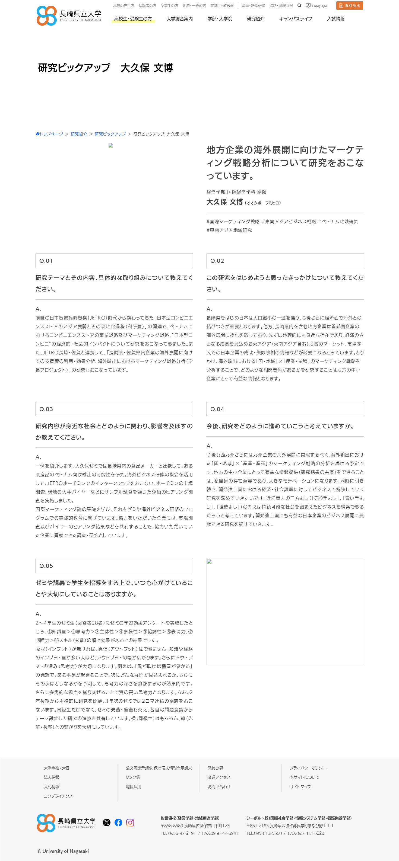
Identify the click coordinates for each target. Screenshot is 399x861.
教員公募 (215, 768)
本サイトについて (304, 777)
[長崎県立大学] (69, 24)
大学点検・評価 (56, 768)
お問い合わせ (219, 787)
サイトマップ (300, 787)
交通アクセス (219, 777)
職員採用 (133, 787)
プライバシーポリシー (308, 768)
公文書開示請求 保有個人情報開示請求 (159, 768)
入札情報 (51, 787)
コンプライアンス (58, 796)
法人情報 (51, 777)
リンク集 (133, 777)
